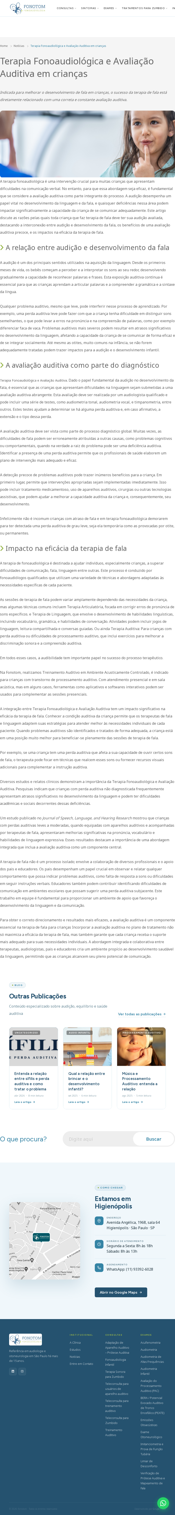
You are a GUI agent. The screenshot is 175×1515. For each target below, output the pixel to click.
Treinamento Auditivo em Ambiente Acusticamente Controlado (95, 672)
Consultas (65, 8)
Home (4, 46)
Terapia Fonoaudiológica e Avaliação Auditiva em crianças (68, 46)
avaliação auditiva (18, 431)
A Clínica (75, 1343)
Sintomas (88, 8)
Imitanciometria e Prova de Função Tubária (152, 1449)
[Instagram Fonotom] (22, 1371)
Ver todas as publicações (140, 1014)
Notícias (19, 46)
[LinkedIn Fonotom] (13, 1371)
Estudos (75, 1350)
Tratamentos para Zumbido (143, 8)
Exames (109, 8)
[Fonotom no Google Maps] (44, 1240)
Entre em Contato (81, 1364)
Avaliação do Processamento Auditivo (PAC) (151, 1386)
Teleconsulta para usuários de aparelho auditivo (117, 1389)
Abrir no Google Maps (118, 1292)
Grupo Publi (159, 1508)
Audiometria (149, 1350)
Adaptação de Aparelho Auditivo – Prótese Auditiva (117, 1348)
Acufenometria (150, 1343)
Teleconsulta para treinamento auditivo (117, 1406)
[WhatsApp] (163, 1503)
